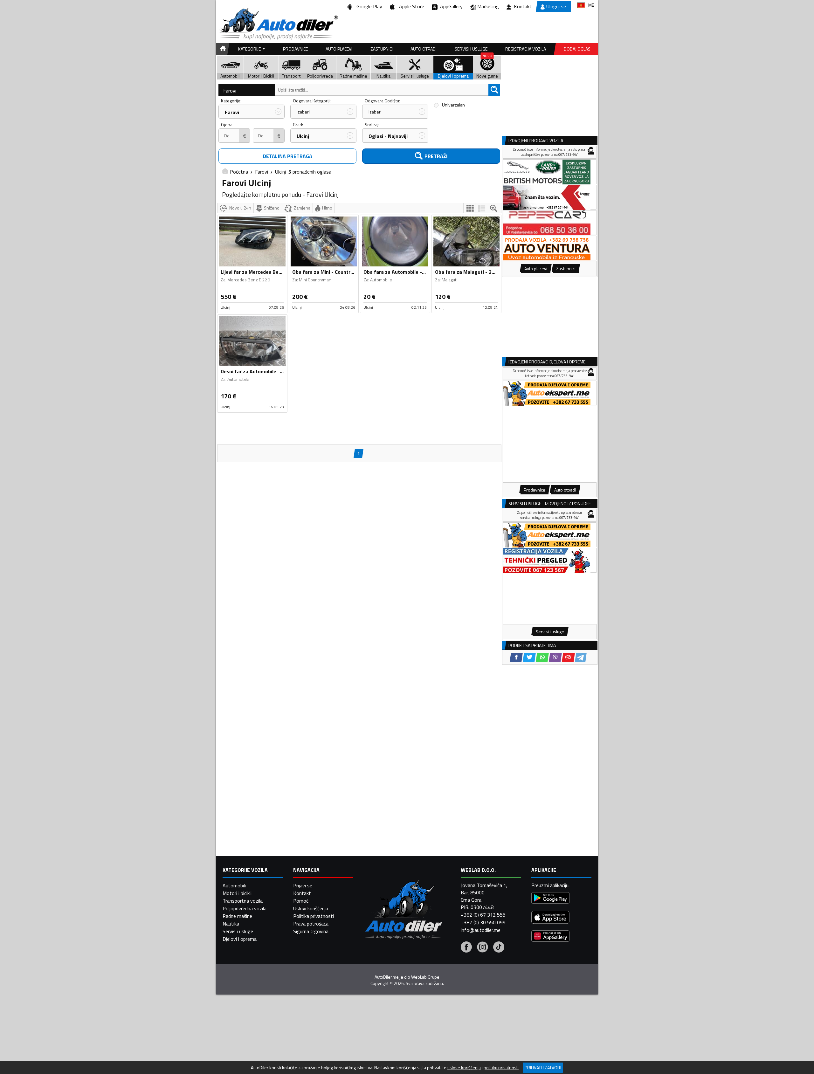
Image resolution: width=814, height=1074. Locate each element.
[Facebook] (466, 947)
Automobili (234, 885)
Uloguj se (556, 6)
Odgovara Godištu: (382, 100)
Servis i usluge (238, 931)
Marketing (488, 6)
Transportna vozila (243, 901)
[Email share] (568, 657)
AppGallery (450, 6)
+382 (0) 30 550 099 (483, 922)
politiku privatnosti (501, 1067)
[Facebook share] (516, 657)
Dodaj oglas (577, 48)
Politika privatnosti (313, 916)
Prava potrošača (310, 923)
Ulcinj (303, 136)
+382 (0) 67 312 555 (483, 915)
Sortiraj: (372, 124)
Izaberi (303, 111)
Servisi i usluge (471, 48)
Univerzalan (453, 104)
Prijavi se (302, 885)
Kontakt (523, 6)
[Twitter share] (529, 657)
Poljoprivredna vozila (244, 908)
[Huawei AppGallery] (550, 937)
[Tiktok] (498, 947)
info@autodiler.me (480, 930)
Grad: (298, 124)
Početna (239, 172)
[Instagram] (482, 947)
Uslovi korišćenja (310, 908)
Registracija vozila (525, 48)
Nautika (231, 923)
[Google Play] (550, 898)
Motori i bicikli (237, 893)
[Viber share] (555, 657)
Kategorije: (231, 100)
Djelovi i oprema (240, 939)
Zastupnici (381, 48)
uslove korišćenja (464, 1067)
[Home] (221, 49)
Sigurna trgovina (310, 931)
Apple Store (410, 6)
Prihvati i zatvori (543, 1067)
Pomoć (300, 901)
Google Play (368, 6)
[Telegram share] (580, 657)
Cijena (226, 124)
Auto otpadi (423, 48)
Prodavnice (295, 48)
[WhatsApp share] (542, 657)
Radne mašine (237, 916)
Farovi (229, 90)
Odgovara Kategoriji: (312, 100)
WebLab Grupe (425, 977)
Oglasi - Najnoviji (388, 136)
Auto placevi (339, 48)
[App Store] (550, 918)
